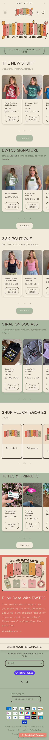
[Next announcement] (44, 3)
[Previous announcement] (5, 3)
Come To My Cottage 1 (30, 370)
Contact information (26, 738)
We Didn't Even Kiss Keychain (10, 512)
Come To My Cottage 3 (9, 370)
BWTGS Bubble (11, 194)
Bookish (10, 448)
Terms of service (18, 734)
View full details (10, 631)
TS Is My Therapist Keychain (29, 513)
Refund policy (35, 730)
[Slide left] (19, 131)
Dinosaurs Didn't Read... (31, 104)
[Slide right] (30, 131)
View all (24, 138)
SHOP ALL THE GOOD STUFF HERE (25, 50)
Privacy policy (21, 730)
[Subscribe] (41, 663)
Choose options (12, 118)
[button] (5, 12)
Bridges (31, 448)
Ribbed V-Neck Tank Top (31, 280)
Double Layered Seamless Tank (11, 280)
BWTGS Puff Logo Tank (30, 195)
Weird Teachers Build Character (11, 104)
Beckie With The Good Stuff (22, 727)
